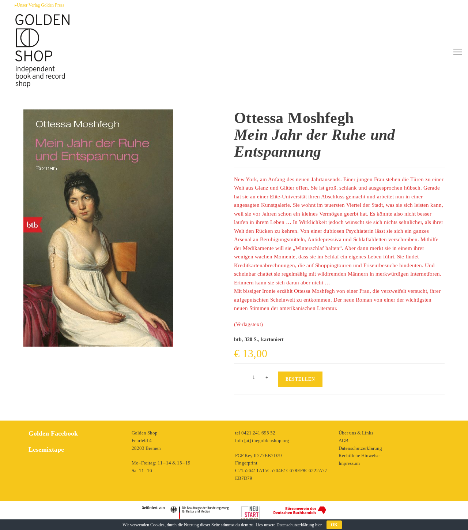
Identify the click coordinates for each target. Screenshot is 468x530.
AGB (343, 440)
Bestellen (300, 379)
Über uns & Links (356, 433)
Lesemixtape (46, 449)
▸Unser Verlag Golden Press (39, 5)
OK (334, 524)
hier (318, 524)
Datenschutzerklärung (360, 448)
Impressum (349, 463)
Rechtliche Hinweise (359, 455)
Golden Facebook (53, 433)
